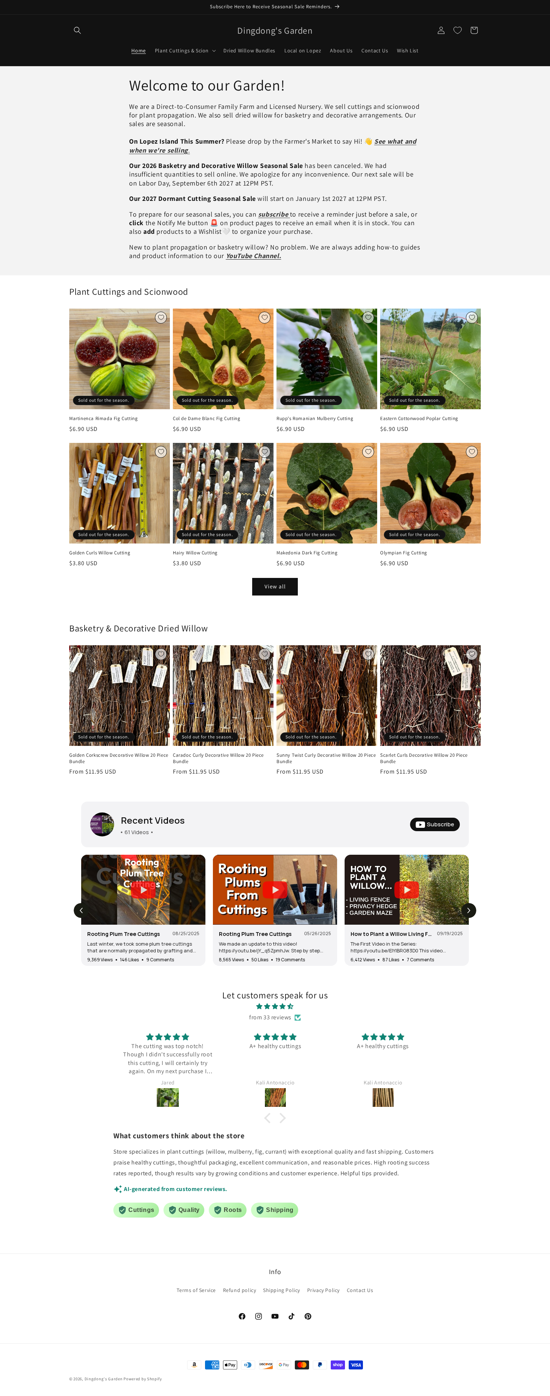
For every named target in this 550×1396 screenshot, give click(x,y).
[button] (77, 30)
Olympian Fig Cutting (403, 553)
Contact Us (360, 1290)
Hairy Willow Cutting (195, 553)
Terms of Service (196, 1290)
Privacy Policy (323, 1290)
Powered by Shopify (142, 1378)
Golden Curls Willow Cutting (99, 553)
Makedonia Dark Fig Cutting (307, 553)
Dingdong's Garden (104, 1378)
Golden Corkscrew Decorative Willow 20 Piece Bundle (118, 758)
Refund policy (239, 1290)
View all (275, 586)
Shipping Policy (281, 1290)
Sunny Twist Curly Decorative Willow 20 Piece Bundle (326, 758)
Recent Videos (153, 820)
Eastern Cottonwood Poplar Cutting (419, 419)
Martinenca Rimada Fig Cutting (103, 419)
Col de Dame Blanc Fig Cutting (206, 419)
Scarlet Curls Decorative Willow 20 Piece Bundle (424, 758)
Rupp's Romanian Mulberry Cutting (314, 419)
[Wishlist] (457, 30)
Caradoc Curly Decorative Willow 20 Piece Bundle (218, 758)
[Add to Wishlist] (161, 318)
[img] (275, 1006)
